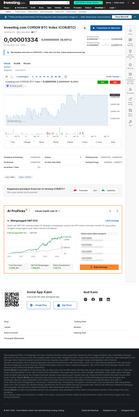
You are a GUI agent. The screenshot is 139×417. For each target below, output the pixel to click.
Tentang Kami (80, 321)
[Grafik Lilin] (6, 76)
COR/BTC (28, 177)
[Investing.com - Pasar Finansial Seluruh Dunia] (14, 3)
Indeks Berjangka (46, 12)
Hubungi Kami (80, 333)
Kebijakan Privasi (110, 410)
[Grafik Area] (11, 76)
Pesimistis (83, 190)
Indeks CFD (59, 12)
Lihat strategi (112, 220)
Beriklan (77, 327)
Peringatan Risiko (128, 410)
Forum (27, 63)
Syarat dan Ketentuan (90, 410)
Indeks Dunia (33, 12)
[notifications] (128, 2)
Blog (6, 321)
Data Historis (20, 70)
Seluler (7, 327)
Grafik (17, 63)
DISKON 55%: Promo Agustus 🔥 (88, 3)
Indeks (8, 12)
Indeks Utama (20, 12)
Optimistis (111, 190)
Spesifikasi (83, 12)
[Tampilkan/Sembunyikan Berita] (65, 76)
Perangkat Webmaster (14, 338)
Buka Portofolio (11, 333)
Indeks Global (71, 12)
